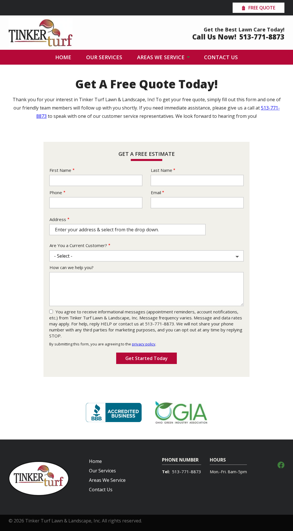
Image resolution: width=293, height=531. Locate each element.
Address (58, 219)
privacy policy (143, 344)
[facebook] (281, 464)
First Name (60, 170)
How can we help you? (72, 267)
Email (156, 192)
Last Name (161, 170)
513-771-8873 (186, 471)
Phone (56, 192)
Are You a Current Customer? (78, 245)
